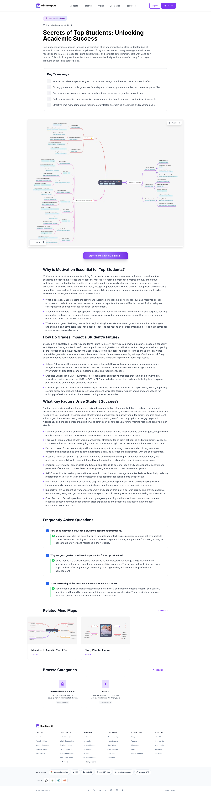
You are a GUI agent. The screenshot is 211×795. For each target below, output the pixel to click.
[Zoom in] (43, 242)
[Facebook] (88, 790)
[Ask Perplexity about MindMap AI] (58, 780)
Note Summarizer (66, 758)
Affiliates (158, 753)
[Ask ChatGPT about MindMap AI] (46, 780)
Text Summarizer (66, 745)
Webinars (134, 741)
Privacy (166, 790)
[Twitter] (94, 790)
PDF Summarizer (66, 749)
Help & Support (137, 753)
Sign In (155, 6)
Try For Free (168, 6)
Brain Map (111, 753)
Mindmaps (135, 745)
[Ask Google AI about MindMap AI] (52, 780)
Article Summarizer (67, 741)
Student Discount (42, 745)
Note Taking (111, 745)
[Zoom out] (32, 242)
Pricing (101, 6)
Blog (133, 737)
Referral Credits (41, 749)
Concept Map (112, 749)
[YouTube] (105, 790)
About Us (158, 737)
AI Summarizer (65, 737)
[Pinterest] (111, 790)
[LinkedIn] (100, 790)
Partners (158, 749)
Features (88, 6)
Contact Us (159, 741)
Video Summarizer (67, 753)
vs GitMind (87, 749)
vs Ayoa (86, 753)
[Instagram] (116, 790)
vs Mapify (87, 741)
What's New (40, 753)
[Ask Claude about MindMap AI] (64, 780)
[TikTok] (122, 790)
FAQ (133, 749)
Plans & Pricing (41, 741)
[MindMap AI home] (44, 726)
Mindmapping (112, 737)
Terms (173, 790)
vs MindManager (90, 758)
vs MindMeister (89, 745)
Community (159, 745)
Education (111, 758)
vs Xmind (87, 737)
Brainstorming (112, 741)
